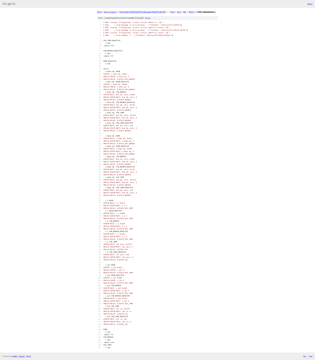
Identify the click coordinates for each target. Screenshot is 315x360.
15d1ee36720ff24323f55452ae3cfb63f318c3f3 (142, 11)
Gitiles (14, 356)
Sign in (310, 4)
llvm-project (110, 11)
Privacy (21, 356)
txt (304, 356)
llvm (99, 11)
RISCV (192, 11)
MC (185, 11)
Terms (28, 356)
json (311, 356)
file (148, 18)
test (179, 11)
